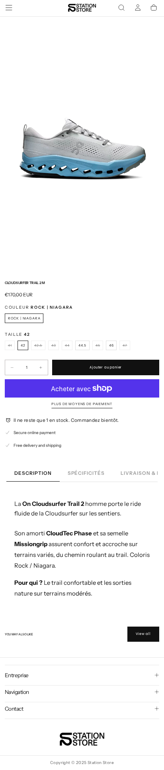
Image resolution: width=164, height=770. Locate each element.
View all (143, 634)
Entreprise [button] (17, 675)
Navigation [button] (17, 692)
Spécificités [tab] (86, 473)
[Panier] (154, 7)
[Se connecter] (138, 7)
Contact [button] (14, 708)
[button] (9, 8)
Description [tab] (33, 473)
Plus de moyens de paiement (81, 404)
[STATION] (82, 739)
